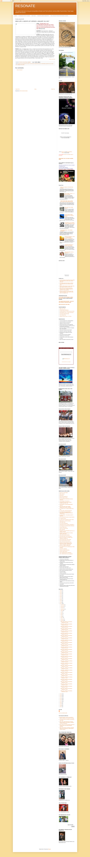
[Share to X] (37, 62)
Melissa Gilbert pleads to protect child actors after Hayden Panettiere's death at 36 (67, 286)
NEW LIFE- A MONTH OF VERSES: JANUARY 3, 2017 (66, 687)
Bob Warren (62, 495)
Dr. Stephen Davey (63, 518)
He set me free (32, 63)
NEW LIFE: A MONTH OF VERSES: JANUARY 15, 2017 (66, 659)
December (62, 604)
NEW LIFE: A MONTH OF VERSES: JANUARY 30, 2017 (66, 624)
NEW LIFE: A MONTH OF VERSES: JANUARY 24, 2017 (66, 638)
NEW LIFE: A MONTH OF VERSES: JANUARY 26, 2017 (66, 634)
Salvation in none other (21, 64)
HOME (15, 15)
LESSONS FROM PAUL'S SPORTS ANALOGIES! (69, 245)
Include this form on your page (66, 361)
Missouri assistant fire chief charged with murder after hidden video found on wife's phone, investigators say (66, 292)
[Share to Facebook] (38, 62)
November (62, 606)
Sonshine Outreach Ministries (64, 550)
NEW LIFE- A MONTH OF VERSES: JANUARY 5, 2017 (66, 682)
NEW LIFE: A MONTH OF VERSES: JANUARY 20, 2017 (66, 647)
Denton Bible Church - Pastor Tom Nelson (67, 312)
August (62, 610)
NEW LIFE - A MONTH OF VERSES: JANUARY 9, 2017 (66, 673)
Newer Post (17, 89)
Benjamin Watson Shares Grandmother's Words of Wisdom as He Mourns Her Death (67, 718)
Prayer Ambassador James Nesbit (65, 539)
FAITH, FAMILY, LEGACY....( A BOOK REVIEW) (69, 194)
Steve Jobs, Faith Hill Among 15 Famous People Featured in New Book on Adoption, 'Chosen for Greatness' (67, 722)
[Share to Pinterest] (39, 62)
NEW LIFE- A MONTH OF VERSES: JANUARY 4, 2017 (66, 684)
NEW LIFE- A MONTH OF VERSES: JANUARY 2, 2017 (66, 689)
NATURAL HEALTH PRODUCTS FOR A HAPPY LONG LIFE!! (66, 533)
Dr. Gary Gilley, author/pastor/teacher (66, 510)
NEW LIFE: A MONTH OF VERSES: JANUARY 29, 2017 (66, 627)
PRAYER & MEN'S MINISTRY (43, 15)
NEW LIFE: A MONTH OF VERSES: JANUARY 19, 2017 (66, 650)
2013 (61, 698)
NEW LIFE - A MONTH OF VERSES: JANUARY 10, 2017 (66, 670)
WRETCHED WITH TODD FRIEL (64, 304)
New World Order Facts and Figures (66, 536)
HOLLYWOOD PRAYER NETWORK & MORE (59, 15)
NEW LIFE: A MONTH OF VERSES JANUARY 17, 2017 (66, 654)
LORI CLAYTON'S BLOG (64, 528)
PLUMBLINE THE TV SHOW (24, 15)
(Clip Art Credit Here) (52, 59)
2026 (61, 590)
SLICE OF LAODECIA (63, 548)
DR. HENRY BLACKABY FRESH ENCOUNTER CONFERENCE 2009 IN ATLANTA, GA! (66, 513)
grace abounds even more (25, 63)
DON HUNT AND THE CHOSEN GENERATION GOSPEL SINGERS (65, 507)
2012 (61, 699)
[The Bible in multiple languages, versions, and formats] (66, 358)
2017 (61, 603)
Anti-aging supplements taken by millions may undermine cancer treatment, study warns (66, 284)
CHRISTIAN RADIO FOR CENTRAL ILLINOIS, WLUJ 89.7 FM (66, 503)
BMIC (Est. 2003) (62, 308)
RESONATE (25, 6)
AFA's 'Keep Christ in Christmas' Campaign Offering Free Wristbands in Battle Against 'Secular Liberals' (67, 728)
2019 (61, 600)
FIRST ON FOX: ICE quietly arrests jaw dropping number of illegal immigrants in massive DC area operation (66, 289)
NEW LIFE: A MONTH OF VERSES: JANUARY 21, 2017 (66, 645)
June (62, 613)
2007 (61, 706)
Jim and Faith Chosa (63, 527)
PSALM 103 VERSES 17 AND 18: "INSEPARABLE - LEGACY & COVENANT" (70, 237)
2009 (61, 703)
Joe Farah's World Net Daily (64, 313)
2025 (61, 592)
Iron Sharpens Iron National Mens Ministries (67, 525)
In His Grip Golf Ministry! (64, 523)
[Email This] (35, 62)
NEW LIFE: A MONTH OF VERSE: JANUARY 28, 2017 (66, 629)
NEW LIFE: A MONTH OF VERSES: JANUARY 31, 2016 (66, 622)
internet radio (63, 151)
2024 (61, 593)
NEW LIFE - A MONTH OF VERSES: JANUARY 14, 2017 (66, 661)
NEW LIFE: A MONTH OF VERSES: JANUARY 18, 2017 (66, 652)
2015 (61, 695)
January (62, 620)
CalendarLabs (67, 275)
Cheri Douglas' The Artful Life (64, 501)
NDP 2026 (34, 15)
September (63, 609)
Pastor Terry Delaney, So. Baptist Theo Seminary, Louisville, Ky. (66, 538)
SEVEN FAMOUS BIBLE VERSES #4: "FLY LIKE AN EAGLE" (69, 215)
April (61, 616)
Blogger (49, 849)
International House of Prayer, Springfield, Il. (67, 524)
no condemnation (43, 63)
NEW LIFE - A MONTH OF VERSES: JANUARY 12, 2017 (66, 666)
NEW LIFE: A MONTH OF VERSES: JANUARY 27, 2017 (66, 631)
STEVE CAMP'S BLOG (63, 551)
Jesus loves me (36, 63)
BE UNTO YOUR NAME (64, 492)
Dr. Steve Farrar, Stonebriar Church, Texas (67, 519)
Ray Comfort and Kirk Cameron (65, 540)
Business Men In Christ (63, 497)
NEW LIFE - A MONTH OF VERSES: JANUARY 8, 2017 (66, 675)
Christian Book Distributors (64, 310)
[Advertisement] (35, 79)
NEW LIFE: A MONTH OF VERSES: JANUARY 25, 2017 (66, 636)
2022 (61, 596)
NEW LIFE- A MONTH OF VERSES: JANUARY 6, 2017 (66, 680)
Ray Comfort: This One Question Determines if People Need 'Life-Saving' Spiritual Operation (67, 725)
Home (35, 89)
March (62, 617)
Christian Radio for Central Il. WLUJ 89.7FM (67, 311)
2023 (61, 595)
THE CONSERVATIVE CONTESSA (65, 552)
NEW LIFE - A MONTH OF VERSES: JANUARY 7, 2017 (66, 677)
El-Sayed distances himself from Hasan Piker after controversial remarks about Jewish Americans (67, 281)
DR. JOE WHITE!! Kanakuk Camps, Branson (67, 517)
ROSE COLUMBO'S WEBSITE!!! (65, 545)
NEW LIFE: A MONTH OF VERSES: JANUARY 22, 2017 (66, 643)
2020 (61, 599)
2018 (61, 602)
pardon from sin (48, 63)
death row (19, 63)
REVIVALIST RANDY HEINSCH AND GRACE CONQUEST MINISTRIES (66, 544)
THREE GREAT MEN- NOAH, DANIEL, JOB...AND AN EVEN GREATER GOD (66, 201)
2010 (61, 702)
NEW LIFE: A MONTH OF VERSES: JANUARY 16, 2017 (66, 657)
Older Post (53, 89)
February (62, 619)
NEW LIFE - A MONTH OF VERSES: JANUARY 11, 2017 (66, 668)
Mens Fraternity (62, 529)
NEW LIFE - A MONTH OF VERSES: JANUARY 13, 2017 (66, 664)
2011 (61, 701)
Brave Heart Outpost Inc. (64, 496)
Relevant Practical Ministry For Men (65, 542)
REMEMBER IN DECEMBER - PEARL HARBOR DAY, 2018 (70, 223)
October (62, 607)
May (61, 614)
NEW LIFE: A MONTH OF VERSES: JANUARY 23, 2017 (66, 641)
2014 (61, 696)
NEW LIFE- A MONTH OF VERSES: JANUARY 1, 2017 (66, 691)
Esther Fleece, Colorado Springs (65, 520)
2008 (61, 705)
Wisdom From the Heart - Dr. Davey (65, 316)
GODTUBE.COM (62, 522)
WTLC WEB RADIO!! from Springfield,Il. (66, 553)
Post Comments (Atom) (23, 90)
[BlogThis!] (36, 62)
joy (39, 63)
